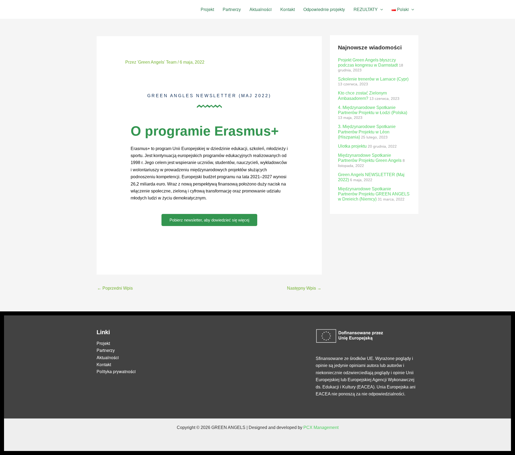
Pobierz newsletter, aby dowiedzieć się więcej (209, 220)
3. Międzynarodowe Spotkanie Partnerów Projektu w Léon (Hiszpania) (367, 131)
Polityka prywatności (116, 371)
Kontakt (287, 9)
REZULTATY (366, 9)
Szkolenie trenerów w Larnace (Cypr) (373, 79)
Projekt (207, 9)
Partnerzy (232, 9)
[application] (380, 9)
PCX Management (321, 427)
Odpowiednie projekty (324, 9)
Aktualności (260, 9)
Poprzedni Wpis (115, 288)
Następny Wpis (304, 288)
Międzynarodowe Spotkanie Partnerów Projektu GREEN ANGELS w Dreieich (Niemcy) (374, 194)
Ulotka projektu (352, 146)
